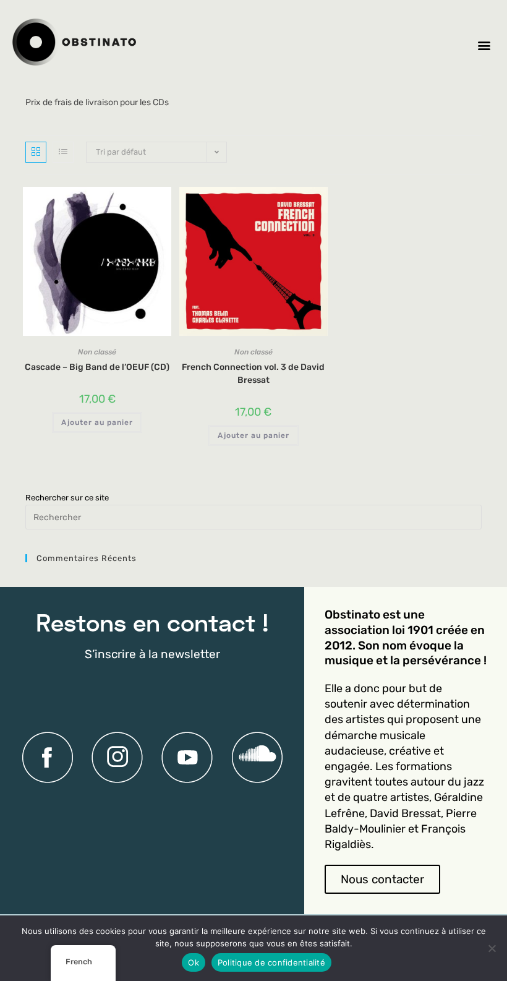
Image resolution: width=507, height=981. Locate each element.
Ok (193, 962)
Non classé (97, 352)
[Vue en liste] (63, 152)
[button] (484, 45)
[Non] (491, 948)
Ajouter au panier (97, 422)
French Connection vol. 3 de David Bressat (253, 373)
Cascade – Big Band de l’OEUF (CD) (97, 367)
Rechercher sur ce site (67, 497)
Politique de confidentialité (271, 962)
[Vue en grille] (35, 152)
